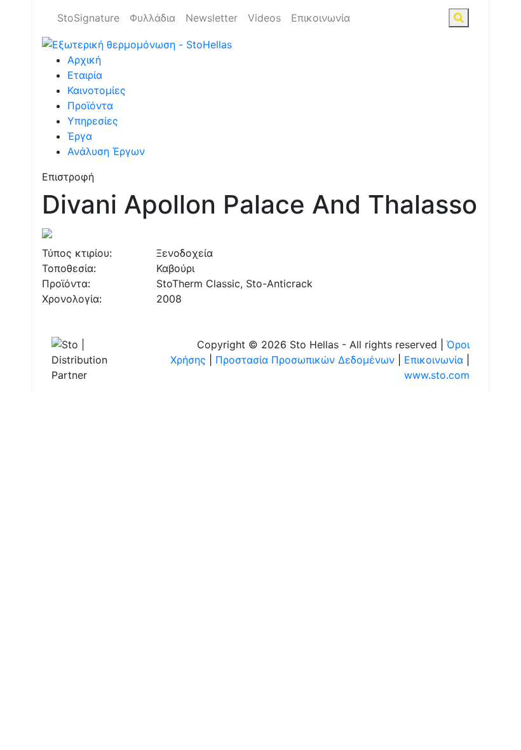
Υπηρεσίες (92, 120)
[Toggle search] (459, 17)
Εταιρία (84, 75)
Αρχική (84, 59)
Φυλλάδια (152, 17)
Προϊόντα (90, 105)
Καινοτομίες (96, 90)
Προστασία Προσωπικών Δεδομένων (305, 359)
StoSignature (88, 17)
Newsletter (212, 17)
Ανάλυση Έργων (106, 151)
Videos (264, 17)
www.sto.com (437, 375)
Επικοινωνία (320, 17)
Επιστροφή (68, 176)
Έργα (79, 136)
